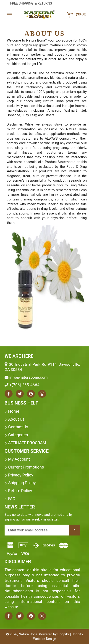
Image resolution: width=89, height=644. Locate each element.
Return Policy (20, 490)
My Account (19, 459)
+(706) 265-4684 (24, 384)
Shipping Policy (22, 482)
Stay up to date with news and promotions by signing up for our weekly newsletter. (39, 517)
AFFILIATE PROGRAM (27, 442)
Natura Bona (28, 634)
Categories (18, 434)
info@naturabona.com (28, 377)
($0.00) (81, 12)
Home (13, 411)
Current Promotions (26, 467)
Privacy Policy (20, 475)
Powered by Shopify (54, 634)
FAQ (11, 498)
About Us (16, 419)
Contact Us (18, 426)
